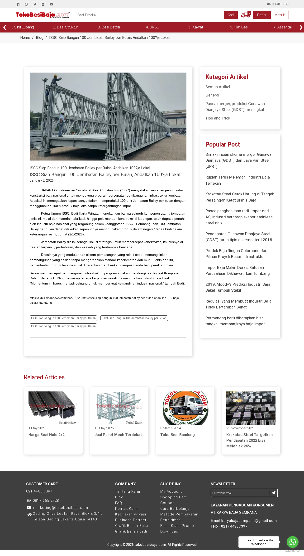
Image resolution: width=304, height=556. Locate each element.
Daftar (261, 15)
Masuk (280, 15)
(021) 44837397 (233, 526)
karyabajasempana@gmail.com (249, 521)
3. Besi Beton (109, 27)
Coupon (167, 503)
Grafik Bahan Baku (131, 526)
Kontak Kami (126, 508)
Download (169, 531)
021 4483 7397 (39, 491)
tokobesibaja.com (150, 544)
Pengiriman (170, 520)
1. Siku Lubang (22, 27)
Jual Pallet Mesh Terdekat (118, 434)
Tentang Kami (127, 491)
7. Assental (282, 27)
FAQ (118, 503)
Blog (119, 497)
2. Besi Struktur (65, 27)
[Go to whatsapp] (293, 542)
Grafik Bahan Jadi (131, 531)
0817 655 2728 (46, 500)
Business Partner (131, 520)
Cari (231, 15)
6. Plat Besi (239, 27)
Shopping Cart (173, 497)
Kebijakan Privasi (130, 514)
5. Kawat (195, 27)
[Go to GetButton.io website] (292, 551)
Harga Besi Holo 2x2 (46, 434)
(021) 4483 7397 (278, 4)
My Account (171, 491)
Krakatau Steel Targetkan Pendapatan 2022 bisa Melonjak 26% (249, 440)
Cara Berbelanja (175, 508)
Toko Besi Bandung (177, 434)
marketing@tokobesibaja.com (60, 507)
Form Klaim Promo (177, 526)
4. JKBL (152, 27)
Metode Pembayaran (179, 514)
